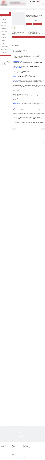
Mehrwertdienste (14, 448)
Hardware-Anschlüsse (4, 49)
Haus (13, 445)
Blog (12, 453)
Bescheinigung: (14, 33)
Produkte (13, 447)
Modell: (13, 31)
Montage (29, 75)
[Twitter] (6, 453)
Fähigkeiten (13, 446)
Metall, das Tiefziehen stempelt (3, 26)
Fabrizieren (22, 71)
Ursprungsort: (14, 32)
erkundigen (29, 24)
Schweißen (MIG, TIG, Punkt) (21, 72)
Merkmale (28, 36)
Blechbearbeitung (3, 16)
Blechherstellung (25, 445)
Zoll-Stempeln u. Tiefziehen (27, 447)
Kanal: (13, 34)
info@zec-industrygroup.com (6, 62)
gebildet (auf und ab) (22, 70)
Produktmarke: (30, 31)
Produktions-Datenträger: (31, 33)
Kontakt (13, 454)
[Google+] (3, 453)
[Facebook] (1, 453)
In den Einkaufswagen (37, 24)
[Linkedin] (4, 453)
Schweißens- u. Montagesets (27, 448)
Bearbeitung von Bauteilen (4, 31)
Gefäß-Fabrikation (25, 446)
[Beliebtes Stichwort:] (42, 4)
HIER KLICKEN (22, 436)
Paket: (29, 32)
